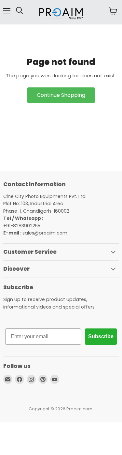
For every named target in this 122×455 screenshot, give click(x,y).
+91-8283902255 (21, 225)
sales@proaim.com (44, 233)
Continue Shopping (61, 95)
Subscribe (101, 336)
